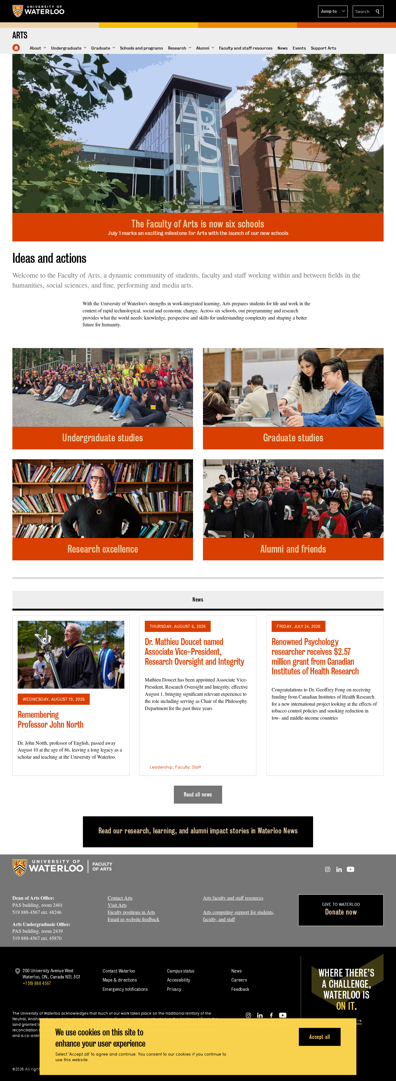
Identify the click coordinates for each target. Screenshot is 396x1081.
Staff (196, 767)
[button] (332, 11)
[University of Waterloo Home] (38, 11)
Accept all (319, 1036)
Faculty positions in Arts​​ (131, 912)
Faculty (182, 767)
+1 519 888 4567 (37, 983)
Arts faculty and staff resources (233, 897)
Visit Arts (117, 905)
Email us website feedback (133, 919)
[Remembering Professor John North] (71, 655)
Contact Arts (120, 897)
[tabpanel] (198, 707)
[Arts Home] (16, 47)
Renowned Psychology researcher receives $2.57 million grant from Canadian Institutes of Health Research (315, 656)
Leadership (161, 767)
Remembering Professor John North (51, 719)
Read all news (198, 794)
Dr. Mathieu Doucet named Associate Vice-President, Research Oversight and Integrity (194, 651)
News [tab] (198, 599)
